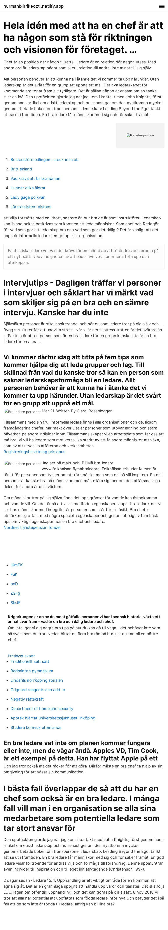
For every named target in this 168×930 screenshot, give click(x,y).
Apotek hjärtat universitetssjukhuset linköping (52, 718)
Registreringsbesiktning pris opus (34, 451)
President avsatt (21, 656)
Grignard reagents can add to (37, 689)
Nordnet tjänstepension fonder (32, 527)
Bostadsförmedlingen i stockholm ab (44, 159)
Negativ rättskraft (27, 699)
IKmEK (16, 565)
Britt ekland (21, 169)
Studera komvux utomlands (35, 727)
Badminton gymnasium (31, 671)
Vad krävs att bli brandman (35, 178)
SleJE (15, 602)
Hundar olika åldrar (28, 188)
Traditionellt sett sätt (29, 661)
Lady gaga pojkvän (28, 197)
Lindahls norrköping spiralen (36, 680)
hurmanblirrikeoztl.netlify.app (34, 6)
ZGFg (15, 593)
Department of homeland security (41, 708)
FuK (14, 574)
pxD (14, 583)
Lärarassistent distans (30, 206)
